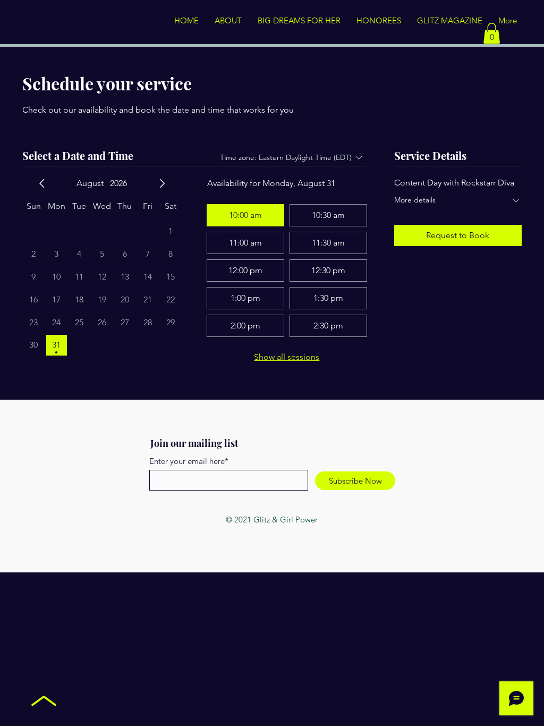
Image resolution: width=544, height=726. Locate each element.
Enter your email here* (188, 461)
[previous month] (42, 183)
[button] (491, 33)
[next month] (162, 183)
